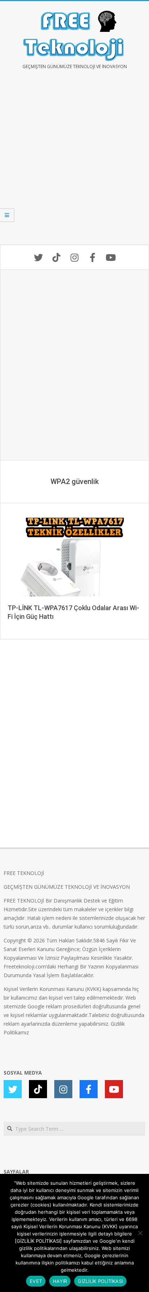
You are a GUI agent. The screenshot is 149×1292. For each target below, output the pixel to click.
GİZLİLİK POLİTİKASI (100, 1281)
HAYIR (60, 1281)
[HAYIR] (140, 1233)
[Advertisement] (74, 162)
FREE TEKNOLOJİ (24, 873)
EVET (36, 1281)
